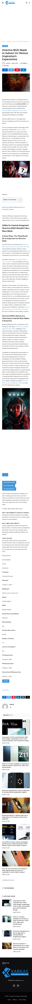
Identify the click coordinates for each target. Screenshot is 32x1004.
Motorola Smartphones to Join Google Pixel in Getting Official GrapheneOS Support (15, 791)
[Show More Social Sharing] (28, 69)
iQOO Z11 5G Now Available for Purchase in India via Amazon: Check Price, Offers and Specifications (15, 765)
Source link (5, 690)
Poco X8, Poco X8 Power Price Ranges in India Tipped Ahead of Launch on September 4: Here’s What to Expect (14, 870)
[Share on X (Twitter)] (11, 69)
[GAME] (5, 474)
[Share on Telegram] (23, 69)
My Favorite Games (9, 482)
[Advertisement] (16, 23)
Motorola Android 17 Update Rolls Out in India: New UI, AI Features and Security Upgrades (15, 817)
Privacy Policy (22, 999)
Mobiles (15, 999)
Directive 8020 (21, 129)
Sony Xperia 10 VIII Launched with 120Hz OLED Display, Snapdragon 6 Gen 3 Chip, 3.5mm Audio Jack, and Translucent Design (15, 738)
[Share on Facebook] (5, 69)
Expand (6, 681)
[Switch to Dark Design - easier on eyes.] (29, 2)
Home (3, 41)
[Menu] (3, 2)
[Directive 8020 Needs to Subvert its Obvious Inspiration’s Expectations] (16, 83)
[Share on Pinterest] (17, 69)
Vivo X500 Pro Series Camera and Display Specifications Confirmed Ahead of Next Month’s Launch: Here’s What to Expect (15, 843)
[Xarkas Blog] (10, 3)
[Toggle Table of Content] (19, 199)
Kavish (8, 63)
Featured (9, 41)
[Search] (27, 3)
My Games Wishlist (9, 489)
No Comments (24, 63)
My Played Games (9, 485)
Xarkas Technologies (21, 996)
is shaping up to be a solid (14, 110)
